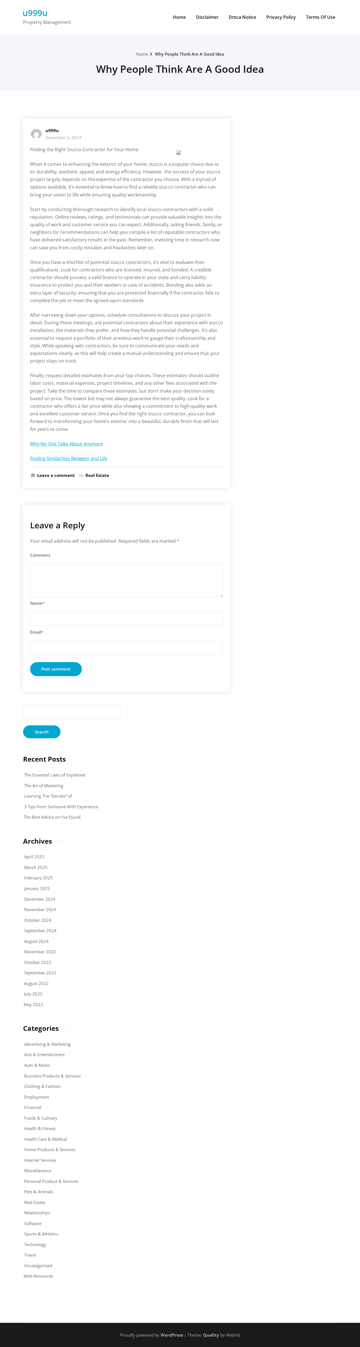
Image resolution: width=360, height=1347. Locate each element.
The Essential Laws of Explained (54, 775)
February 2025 (38, 877)
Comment (40, 555)
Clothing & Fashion (42, 1086)
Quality (211, 1335)
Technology (35, 1244)
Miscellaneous (37, 1170)
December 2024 (39, 899)
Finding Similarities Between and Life (68, 458)
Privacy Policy (281, 17)
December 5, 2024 (64, 137)
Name (37, 603)
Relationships (37, 1212)
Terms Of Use (320, 17)
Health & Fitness (40, 1128)
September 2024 (40, 930)
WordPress (172, 1335)
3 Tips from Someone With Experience (61, 806)
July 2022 (33, 994)
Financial (32, 1107)
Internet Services (40, 1160)
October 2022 (37, 962)
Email (36, 632)
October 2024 (37, 920)
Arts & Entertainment (44, 1054)
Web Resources (38, 1276)
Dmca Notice (242, 17)
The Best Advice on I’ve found (52, 817)
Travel (30, 1255)
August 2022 (36, 983)
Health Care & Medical (45, 1139)
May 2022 (33, 1004)
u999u (35, 13)
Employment (36, 1097)
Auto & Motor (37, 1065)
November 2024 (40, 909)
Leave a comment (56, 475)
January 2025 (37, 888)
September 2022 (40, 972)
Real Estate (97, 475)
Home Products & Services (49, 1149)
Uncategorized (38, 1265)
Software (32, 1223)
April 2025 (34, 856)
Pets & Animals (38, 1191)
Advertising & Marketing (47, 1044)
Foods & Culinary (40, 1118)
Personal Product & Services (51, 1181)
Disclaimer (207, 17)
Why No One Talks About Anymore (66, 444)
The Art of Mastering (43, 785)
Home (179, 17)
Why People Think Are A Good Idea (189, 54)
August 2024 (36, 941)
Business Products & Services (52, 1076)
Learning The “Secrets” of (48, 796)
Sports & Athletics (41, 1234)
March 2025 (36, 867)
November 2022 (40, 951)
